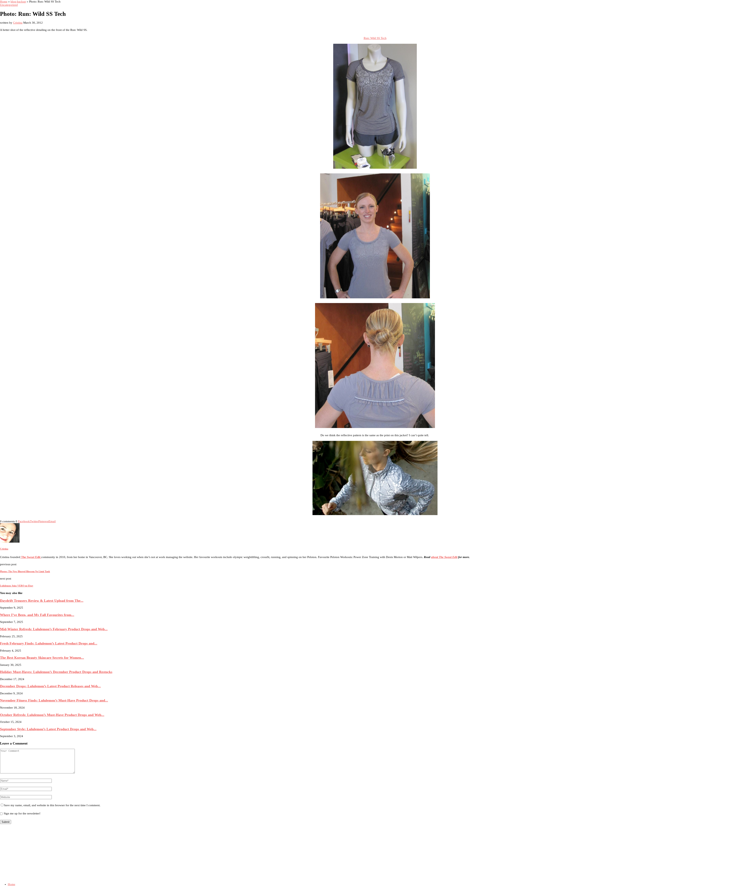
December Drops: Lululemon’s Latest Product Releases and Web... (50, 686)
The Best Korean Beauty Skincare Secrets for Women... (42, 658)
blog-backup (18, 1)
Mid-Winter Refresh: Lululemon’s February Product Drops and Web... (54, 629)
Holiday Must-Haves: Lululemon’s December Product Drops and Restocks (56, 672)
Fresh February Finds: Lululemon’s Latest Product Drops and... (48, 643)
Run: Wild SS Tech (375, 38)
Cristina (17, 22)
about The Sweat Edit (444, 557)
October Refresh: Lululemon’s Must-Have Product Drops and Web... (52, 715)
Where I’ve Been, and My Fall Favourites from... (37, 615)
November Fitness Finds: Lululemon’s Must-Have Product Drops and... (54, 700)
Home (3, 1)
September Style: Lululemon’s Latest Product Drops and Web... (48, 729)
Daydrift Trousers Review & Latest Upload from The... (41, 601)
